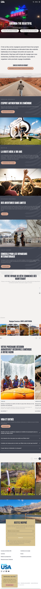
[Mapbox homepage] (2, 317)
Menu (36, 2)
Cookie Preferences (34, 583)
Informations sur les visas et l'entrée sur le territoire (20, 68)
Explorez (5, 214)
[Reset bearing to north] (39, 291)
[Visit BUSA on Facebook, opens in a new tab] (6, 571)
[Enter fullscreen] (39, 293)
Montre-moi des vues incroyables (29, 30)
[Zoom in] (39, 288)
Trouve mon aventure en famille (10, 30)
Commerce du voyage (25, 550)
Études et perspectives (6, 556)
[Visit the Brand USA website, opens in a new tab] (6, 566)
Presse (21, 553)
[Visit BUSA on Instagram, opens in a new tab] (1, 571)
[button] (32, 458)
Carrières (3, 553)
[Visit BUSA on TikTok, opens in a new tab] (4, 571)
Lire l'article (3, 411)
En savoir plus (9, 585)
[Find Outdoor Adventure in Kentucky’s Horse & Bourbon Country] (17, 377)
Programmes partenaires (25, 556)
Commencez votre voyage (8, 162)
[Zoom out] (39, 289)
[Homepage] (3, 2)
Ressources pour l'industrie (7, 559)
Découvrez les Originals (8, 111)
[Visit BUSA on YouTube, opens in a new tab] (8, 571)
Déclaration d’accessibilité (25, 583)
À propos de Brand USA (6, 550)
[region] (20, 303)
